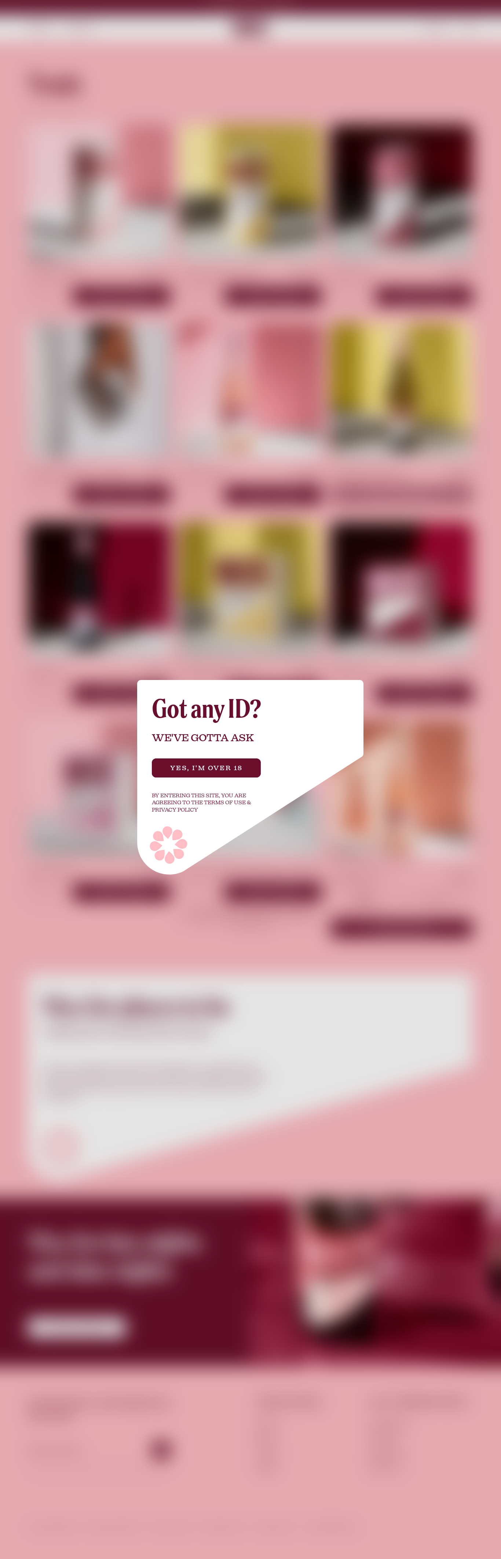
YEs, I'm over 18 (206, 768)
